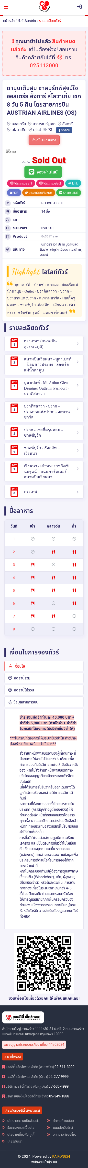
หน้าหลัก (9, 21)
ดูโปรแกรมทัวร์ (46, 140)
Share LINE (70, 193)
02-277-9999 (59, 1077)
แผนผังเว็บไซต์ (62, 1128)
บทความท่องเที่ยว (64, 1134)
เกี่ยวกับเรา (14, 1141)
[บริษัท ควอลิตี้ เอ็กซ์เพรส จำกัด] (44, 6)
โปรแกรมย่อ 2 (52, 183)
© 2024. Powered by (35, 1156)
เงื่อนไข (19, 666)
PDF (15, 193)
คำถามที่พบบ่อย (63, 1121)
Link (74, 183)
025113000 (44, 65)
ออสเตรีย (19, 124)
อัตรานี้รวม (21, 678)
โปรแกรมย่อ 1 (22, 183)
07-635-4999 (59, 1086)
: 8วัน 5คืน (47, 228)
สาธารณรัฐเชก (44, 124)
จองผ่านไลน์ (47, 171)
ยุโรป (37, 129)
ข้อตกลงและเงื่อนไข (20, 1128)
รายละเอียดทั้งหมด (40, 193)
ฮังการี (67, 124)
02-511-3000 (65, 1067)
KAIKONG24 (61, 1156)
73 (50, 129)
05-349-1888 (59, 1096)
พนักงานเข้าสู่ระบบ (44, 1162)
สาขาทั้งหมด (12, 1056)
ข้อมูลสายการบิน (25, 702)
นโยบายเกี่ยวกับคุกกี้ (20, 1134)
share (65, 130)
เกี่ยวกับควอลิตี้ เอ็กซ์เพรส (22, 1110)
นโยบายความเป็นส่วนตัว (23, 1121)
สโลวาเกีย (19, 129)
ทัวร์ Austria (27, 21)
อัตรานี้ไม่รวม (23, 690)
